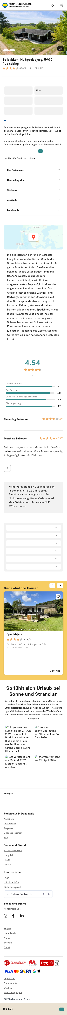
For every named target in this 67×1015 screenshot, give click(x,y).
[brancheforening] (15, 965)
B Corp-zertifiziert (13, 850)
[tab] (22, 629)
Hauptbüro (9, 855)
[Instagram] (7, 915)
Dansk (7, 947)
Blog (6, 837)
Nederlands (10, 933)
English (7, 928)
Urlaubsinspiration (13, 832)
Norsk (7, 938)
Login (6, 877)
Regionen (8, 828)
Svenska (8, 942)
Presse (7, 864)
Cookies (8, 988)
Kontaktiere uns (12, 908)
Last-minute (10, 823)
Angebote (9, 819)
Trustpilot (8, 793)
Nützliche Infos (11, 882)
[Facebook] (15, 915)
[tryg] (48, 965)
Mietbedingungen (13, 992)
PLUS (7, 860)
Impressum (9, 978)
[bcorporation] (58, 965)
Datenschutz (10, 983)
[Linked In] (23, 915)
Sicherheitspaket (12, 887)
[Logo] (16, 5)
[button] (19, 739)
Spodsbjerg (14, 634)
